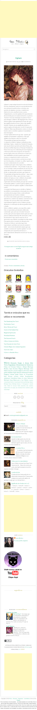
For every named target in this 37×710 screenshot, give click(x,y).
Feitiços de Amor (22, 378)
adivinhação (7, 378)
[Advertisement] (18, 19)
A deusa (26, 363)
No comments (27, 61)
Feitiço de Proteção (10, 367)
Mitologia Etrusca (8, 384)
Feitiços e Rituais (22, 367)
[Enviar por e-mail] (5, 237)
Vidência (26, 380)
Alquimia (31, 380)
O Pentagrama (24, 384)
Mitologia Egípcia (29, 382)
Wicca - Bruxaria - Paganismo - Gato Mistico (19, 698)
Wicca (28, 241)
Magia (20, 363)
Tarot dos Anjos (8, 349)
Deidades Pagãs (12, 372)
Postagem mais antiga (26, 246)
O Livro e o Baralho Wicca (11, 352)
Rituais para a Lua (18, 380)
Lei (22, 649)
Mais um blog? (17, 614)
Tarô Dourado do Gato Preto (12, 344)
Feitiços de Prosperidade (26, 374)
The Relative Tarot (9, 324)
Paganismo (12, 365)
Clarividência (14, 378)
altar (27, 385)
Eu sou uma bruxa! (16, 437)
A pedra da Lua (15, 472)
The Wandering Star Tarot (11, 321)
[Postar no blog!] (6, 237)
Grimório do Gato (11, 612)
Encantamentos (29, 376)
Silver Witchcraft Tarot (10, 327)
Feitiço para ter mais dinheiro (19, 461)
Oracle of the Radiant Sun (11, 330)
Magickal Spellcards (10, 333)
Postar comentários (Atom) (16, 265)
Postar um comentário (11, 259)
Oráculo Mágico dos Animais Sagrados (15, 347)
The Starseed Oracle (9, 338)
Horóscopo (22, 382)
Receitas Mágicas (18, 369)
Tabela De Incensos (12, 385)
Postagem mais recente (11, 246)
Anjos (10, 369)
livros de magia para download (15, 387)
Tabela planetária (21, 385)
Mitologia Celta (28, 369)
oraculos (16, 376)
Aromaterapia (7, 382)
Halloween (30, 378)
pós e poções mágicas (16, 370)
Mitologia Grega (8, 380)
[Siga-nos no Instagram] (22, 397)
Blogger (18, 700)
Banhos (12, 382)
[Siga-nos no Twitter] (18, 397)
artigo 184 (27, 647)
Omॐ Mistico (10, 626)
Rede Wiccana (8, 376)
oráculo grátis (14, 374)
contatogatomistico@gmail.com (18, 415)
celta (24, 241)
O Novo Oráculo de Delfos (11, 341)
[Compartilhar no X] (8, 237)
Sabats (6, 370)
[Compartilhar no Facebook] (10, 237)
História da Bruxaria (22, 372)
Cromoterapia (17, 382)
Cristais (22, 376)
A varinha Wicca (20, 448)
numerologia (7, 389)
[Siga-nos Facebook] (14, 397)
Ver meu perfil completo (21, 540)
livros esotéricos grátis (28, 387)
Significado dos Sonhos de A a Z (20, 483)
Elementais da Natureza (24, 365)
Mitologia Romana (16, 384)
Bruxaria (14, 363)
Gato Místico (13, 61)
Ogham (18, 58)
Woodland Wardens (9, 335)
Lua (9, 370)
